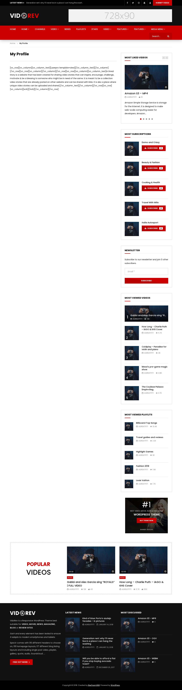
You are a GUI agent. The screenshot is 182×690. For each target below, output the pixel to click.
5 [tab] (152, 119)
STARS (94, 29)
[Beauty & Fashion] (132, 169)
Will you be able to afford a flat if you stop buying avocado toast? (54, 3)
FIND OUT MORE (21, 662)
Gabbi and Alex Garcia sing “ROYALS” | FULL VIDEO (91, 583)
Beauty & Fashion (151, 162)
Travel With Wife (150, 202)
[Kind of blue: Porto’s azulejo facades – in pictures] (72, 625)
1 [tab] (140, 119)
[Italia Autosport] (132, 229)
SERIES (67, 29)
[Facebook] (127, 3)
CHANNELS (40, 29)
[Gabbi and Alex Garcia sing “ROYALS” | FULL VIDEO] (146, 313)
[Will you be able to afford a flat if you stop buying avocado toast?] (72, 665)
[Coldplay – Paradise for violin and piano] (132, 353)
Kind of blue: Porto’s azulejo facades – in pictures (96, 619)
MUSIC (70, 578)
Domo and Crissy (151, 142)
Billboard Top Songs (146, 423)
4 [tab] (149, 119)
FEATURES (122, 29)
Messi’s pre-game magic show (154, 368)
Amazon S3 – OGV (147, 638)
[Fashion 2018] (129, 469)
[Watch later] (138, 3)
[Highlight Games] (129, 455)
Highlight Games (144, 451)
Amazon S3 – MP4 (136, 93)
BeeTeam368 (94, 685)
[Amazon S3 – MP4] (128, 625)
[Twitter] (133, 3)
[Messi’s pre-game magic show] (132, 373)
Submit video (162, 3)
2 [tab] (143, 119)
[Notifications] (144, 3)
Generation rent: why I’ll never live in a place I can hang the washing (97, 641)
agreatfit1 (132, 97)
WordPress (115, 685)
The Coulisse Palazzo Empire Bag (153, 388)
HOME (13, 29)
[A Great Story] (24, 15)
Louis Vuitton (142, 480)
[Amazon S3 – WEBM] (128, 665)
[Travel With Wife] (132, 209)
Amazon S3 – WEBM (148, 658)
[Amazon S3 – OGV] (128, 645)
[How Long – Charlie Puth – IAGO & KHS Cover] (132, 333)
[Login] (150, 3)
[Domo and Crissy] (132, 149)
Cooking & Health (151, 182)
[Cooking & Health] (132, 189)
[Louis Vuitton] (129, 484)
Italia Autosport (150, 222)
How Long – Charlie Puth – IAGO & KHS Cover (154, 328)
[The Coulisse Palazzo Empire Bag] (132, 393)
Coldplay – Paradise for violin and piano (154, 348)
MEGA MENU (157, 29)
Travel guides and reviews (149, 437)
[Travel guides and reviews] (129, 441)
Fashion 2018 (142, 466)
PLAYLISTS (81, 29)
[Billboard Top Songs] (129, 426)
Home (12, 43)
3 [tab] (146, 119)
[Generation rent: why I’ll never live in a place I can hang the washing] (72, 645)
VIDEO (54, 29)
